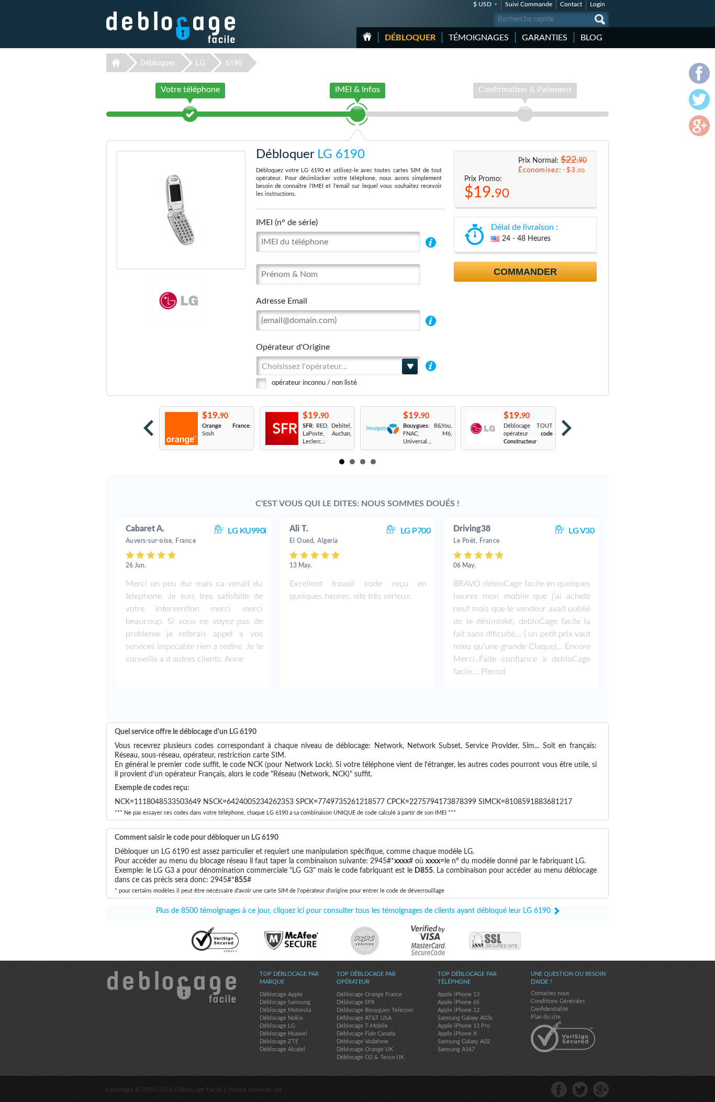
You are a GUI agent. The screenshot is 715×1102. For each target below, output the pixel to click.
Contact (571, 4)
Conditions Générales (558, 1001)
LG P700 (415, 531)
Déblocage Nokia (281, 1018)
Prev (148, 428)
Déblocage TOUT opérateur (528, 433)
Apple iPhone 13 (458, 994)
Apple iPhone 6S (458, 1002)
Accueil (367, 36)
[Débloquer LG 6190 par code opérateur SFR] (281, 428)
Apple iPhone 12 (458, 1010)
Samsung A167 (456, 1049)
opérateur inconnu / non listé (314, 383)
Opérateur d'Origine (293, 347)
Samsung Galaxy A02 (464, 1041)
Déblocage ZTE (279, 1041)
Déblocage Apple (281, 994)
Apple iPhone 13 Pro (464, 1026)
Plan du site (546, 1017)
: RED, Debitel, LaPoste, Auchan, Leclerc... (327, 433)
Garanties (544, 38)
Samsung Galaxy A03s (465, 1018)
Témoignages (479, 38)
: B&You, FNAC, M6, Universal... (427, 433)
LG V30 (581, 531)
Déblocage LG (277, 1026)
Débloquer (410, 38)
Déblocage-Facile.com (171, 987)
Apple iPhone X (457, 1034)
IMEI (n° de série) (287, 222)
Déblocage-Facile (171, 27)
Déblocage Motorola (285, 1010)
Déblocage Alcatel (282, 1049)
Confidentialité (549, 1009)
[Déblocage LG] (143, 300)
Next (567, 428)
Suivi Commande (528, 4)
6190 (234, 63)
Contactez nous (550, 993)
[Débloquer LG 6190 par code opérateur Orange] (181, 428)
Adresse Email (281, 301)
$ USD (482, 4)
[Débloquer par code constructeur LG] (482, 428)
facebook (559, 1089)
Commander (525, 271)
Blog (591, 38)
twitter (580, 1089)
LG (200, 63)
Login (597, 4)
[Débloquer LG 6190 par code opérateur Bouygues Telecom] (382, 428)
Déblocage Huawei (283, 1034)
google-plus (601, 1089)
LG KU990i (247, 531)
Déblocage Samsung (285, 1002)
